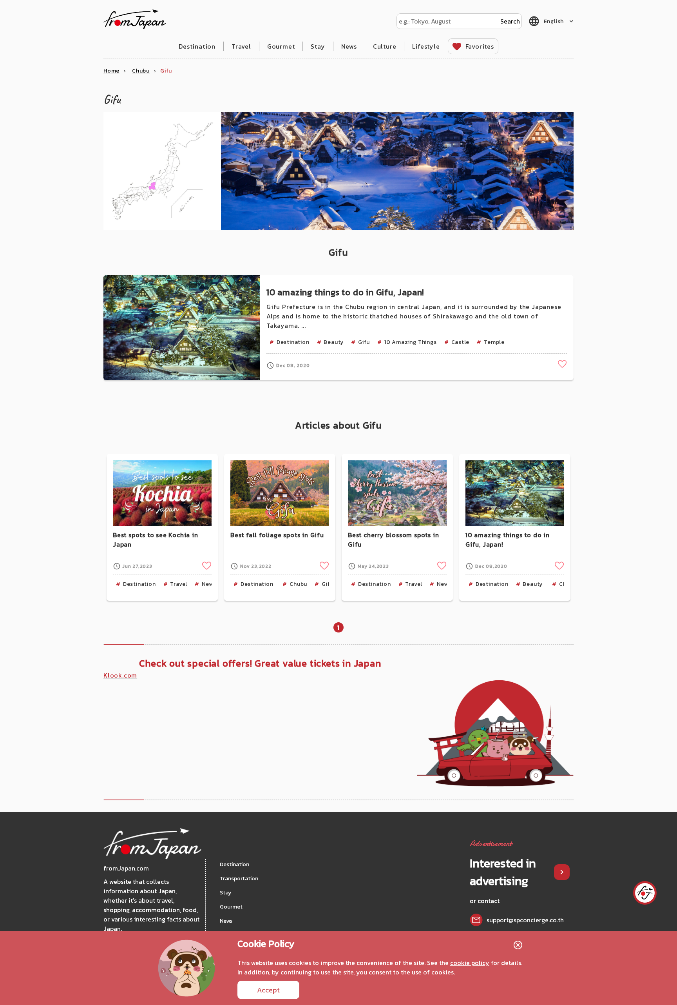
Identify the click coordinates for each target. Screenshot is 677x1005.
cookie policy (469, 962)
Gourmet (281, 46)
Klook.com (120, 675)
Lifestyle (426, 46)
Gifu (364, 342)
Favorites (479, 46)
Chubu (298, 584)
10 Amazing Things (410, 342)
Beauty (334, 342)
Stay (318, 46)
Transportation (239, 878)
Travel (241, 46)
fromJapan (134, 19)
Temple (494, 342)
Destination (197, 46)
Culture (384, 46)
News (349, 46)
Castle (460, 342)
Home (111, 71)
